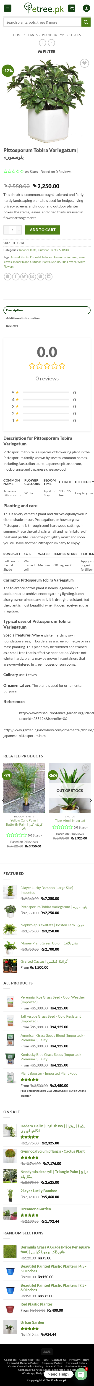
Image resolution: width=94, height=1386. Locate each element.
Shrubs (55, 262)
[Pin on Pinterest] (40, 276)
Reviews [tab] (12, 326)
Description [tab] (14, 310)
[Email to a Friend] (32, 276)
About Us (10, 1359)
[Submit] (86, 21)
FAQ (46, 1359)
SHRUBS (75, 35)
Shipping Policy (52, 1363)
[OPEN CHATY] (81, 1374)
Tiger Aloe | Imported (70, 820)
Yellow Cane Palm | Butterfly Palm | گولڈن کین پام (24, 824)
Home (17, 35)
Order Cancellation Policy (26, 1366)
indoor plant (21, 262)
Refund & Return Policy (23, 1363)
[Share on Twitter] (24, 276)
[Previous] (3, 809)
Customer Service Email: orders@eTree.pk (47, 1369)
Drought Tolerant (41, 257)
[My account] (86, 8)
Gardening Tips (29, 1359)
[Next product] (42, 42)
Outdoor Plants (48, 250)
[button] (7, 8)
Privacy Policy (79, 1359)
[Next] (90, 809)
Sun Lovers (69, 262)
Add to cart (43, 230)
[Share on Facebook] (16, 276)
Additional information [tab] (23, 318)
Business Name (75, 1366)
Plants (32, 35)
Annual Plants (20, 257)
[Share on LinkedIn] (48, 276)
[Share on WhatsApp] (7, 276)
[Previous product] (51, 42)
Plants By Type (53, 35)
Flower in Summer (65, 257)
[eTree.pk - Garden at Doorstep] (44, 8)
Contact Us (59, 1359)
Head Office (54, 1366)
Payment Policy (76, 1363)
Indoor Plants (28, 250)
